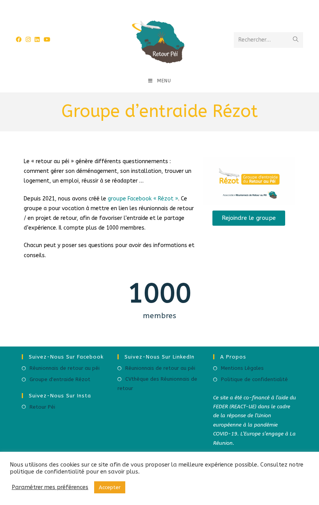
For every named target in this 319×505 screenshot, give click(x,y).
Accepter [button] (110, 487)
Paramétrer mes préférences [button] (50, 487)
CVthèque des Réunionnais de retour (157, 383)
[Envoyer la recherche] (295, 40)
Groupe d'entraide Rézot (60, 379)
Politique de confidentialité (254, 379)
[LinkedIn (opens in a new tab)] (164, 5)
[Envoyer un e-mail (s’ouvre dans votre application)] (176, 4)
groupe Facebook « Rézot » (143, 198)
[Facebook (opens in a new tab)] (142, 5)
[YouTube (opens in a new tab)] (47, 40)
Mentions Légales (242, 368)
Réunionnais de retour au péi (65, 368)
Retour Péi (42, 407)
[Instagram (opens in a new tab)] (152, 5)
